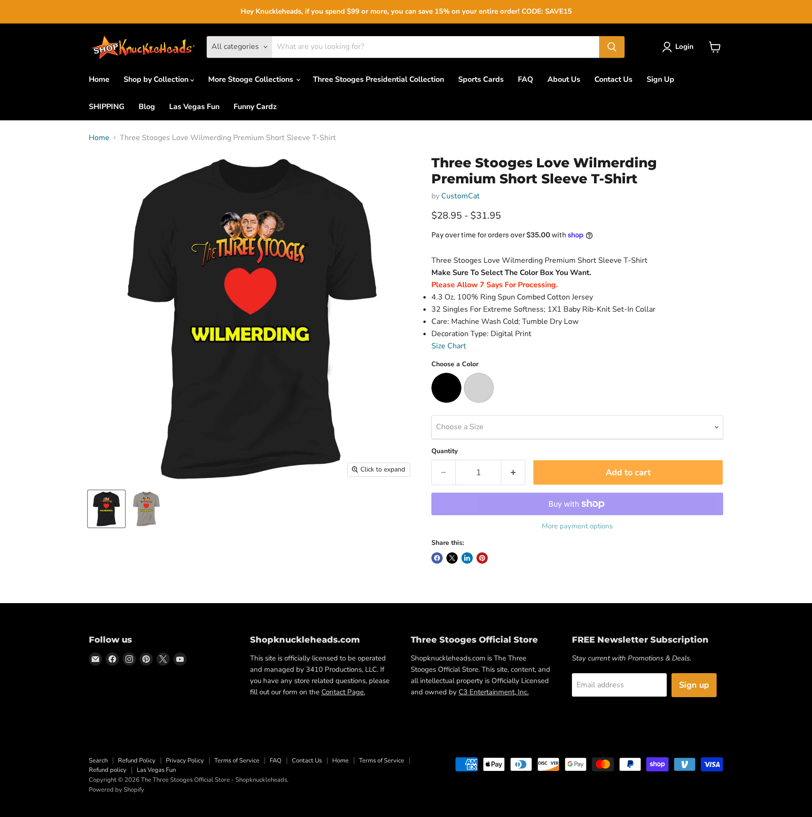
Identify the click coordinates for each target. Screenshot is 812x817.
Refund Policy (137, 760)
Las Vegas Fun (194, 107)
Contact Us (613, 79)
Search (98, 760)
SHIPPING (107, 107)
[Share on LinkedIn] (467, 558)
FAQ (525, 79)
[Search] (612, 47)
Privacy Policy (185, 760)
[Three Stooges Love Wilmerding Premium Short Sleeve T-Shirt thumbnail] (106, 508)
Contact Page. (343, 692)
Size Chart (448, 346)
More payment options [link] (577, 526)
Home (99, 79)
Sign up (694, 685)
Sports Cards (481, 79)
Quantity (444, 451)
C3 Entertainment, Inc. (494, 692)
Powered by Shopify (116, 790)
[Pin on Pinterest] (482, 558)
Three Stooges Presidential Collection (378, 79)
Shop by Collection (157, 79)
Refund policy (107, 770)
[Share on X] (452, 558)
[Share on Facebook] (437, 558)
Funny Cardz (255, 107)
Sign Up (660, 79)
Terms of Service (236, 760)
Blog (147, 107)
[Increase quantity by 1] (513, 473)
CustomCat (460, 196)
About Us (563, 79)
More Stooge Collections (251, 79)
